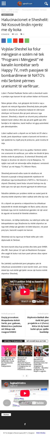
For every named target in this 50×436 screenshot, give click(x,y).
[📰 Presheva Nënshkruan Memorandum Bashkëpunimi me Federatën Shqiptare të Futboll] (41, 350)
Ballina (3, 10)
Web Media (40, 433)
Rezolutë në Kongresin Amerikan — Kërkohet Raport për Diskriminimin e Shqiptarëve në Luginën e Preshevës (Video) (25, 363)
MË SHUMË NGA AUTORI (36, 341)
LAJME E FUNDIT (13, 10)
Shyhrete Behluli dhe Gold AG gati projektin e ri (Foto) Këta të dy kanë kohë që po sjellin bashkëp (38, 324)
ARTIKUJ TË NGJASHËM (13, 341)
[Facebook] (25, 424)
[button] (46, 4)
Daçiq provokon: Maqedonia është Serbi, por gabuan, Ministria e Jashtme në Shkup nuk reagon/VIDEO (11, 324)
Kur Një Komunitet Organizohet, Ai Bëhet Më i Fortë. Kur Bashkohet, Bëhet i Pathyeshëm (8, 362)
